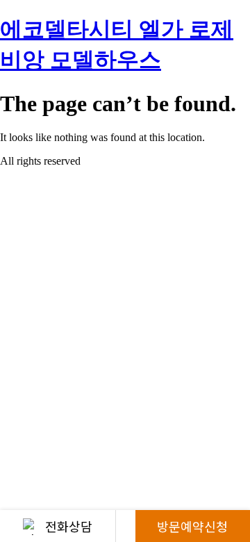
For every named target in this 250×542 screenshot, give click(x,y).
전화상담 (68, 526)
